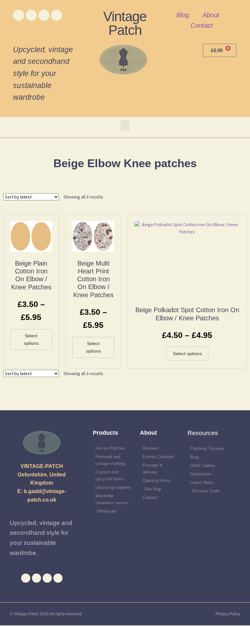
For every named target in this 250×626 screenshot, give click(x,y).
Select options (31, 339)
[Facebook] (18, 15)
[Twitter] (31, 15)
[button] (125, 125)
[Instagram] (43, 15)
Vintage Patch (124, 23)
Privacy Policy (227, 614)
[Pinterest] (56, 15)
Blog (182, 15)
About (210, 15)
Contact (201, 25)
